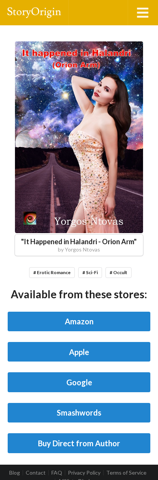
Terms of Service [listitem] (126, 472)
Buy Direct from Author (79, 443)
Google (79, 382)
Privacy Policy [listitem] (84, 472)
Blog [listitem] (14, 472)
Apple (79, 352)
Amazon (79, 321)
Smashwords (79, 412)
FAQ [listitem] (56, 472)
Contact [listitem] (36, 472)
